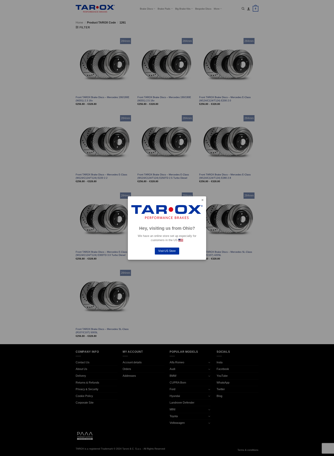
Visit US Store (167, 250)
